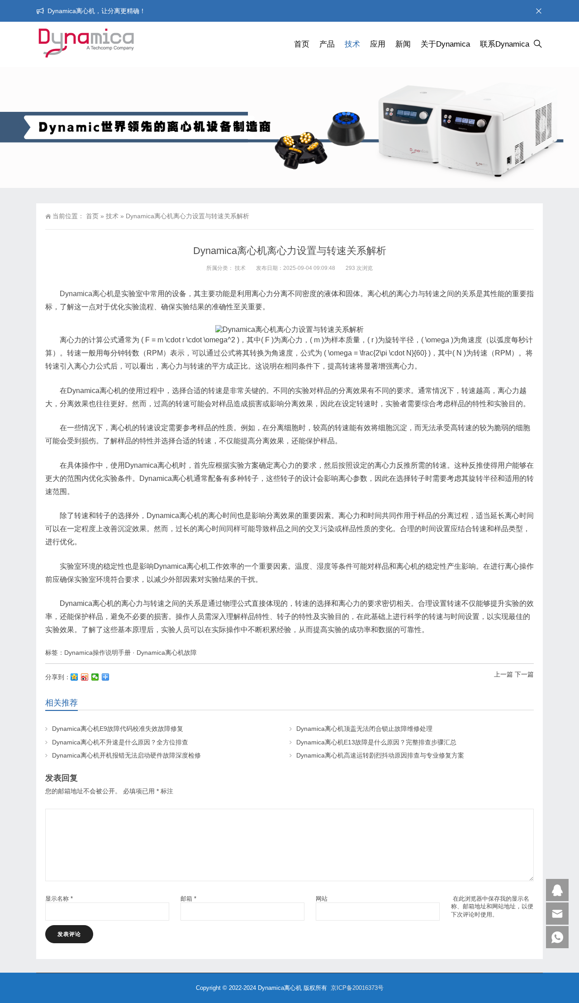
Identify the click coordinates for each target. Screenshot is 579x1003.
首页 (301, 44)
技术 (352, 44)
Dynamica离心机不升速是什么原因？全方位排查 (120, 742)
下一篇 (524, 674)
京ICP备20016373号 (357, 987)
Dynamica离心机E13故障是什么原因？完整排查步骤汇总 (376, 742)
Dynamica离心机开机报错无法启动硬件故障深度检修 (126, 755)
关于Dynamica (445, 44)
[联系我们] (557, 890)
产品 (327, 44)
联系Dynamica (504, 44)
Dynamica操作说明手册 (97, 652)
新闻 (403, 44)
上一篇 (503, 674)
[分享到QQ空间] (74, 677)
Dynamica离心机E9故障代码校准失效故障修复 (117, 728)
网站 (321, 898)
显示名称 (59, 898)
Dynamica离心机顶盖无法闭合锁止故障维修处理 (364, 728)
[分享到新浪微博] (85, 677)
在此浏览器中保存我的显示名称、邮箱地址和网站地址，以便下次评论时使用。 (492, 906)
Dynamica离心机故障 (167, 652)
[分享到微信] (95, 677)
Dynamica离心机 (87, 294)
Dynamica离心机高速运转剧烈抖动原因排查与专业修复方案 (380, 755)
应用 (377, 44)
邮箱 (188, 898)
